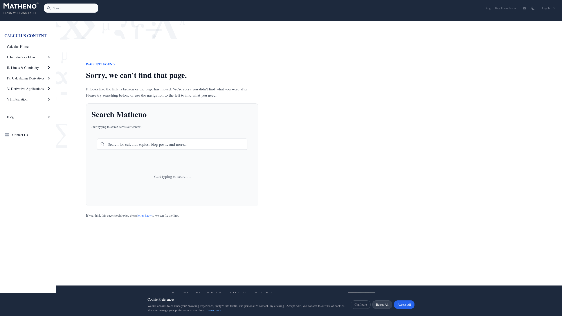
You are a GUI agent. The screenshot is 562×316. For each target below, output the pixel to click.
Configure (361, 304)
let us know (144, 215)
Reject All (382, 304)
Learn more (214, 310)
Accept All (404, 304)
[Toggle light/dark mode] (533, 8)
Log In (546, 8)
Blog (488, 8)
